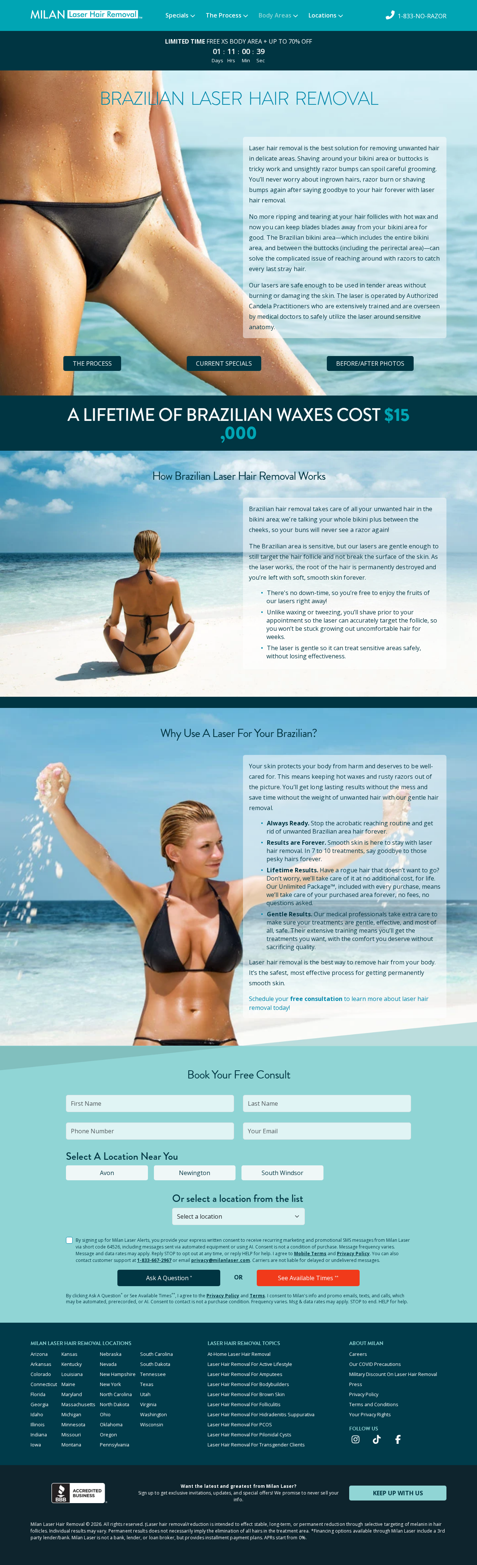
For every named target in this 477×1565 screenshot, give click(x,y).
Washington (153, 1414)
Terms (257, 1295)
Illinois (38, 1424)
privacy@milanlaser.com (220, 1260)
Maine (68, 1384)
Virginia (148, 1404)
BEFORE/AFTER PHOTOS (370, 363)
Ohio (105, 1414)
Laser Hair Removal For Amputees (245, 1374)
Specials (177, 15)
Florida (38, 1394)
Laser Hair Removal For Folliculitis (244, 1404)
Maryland (71, 1394)
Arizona (39, 1354)
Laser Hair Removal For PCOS (240, 1424)
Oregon (108, 1434)
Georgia (39, 1404)
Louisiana (72, 1374)
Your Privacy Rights (370, 1414)
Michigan (71, 1414)
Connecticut (44, 1384)
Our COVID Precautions (375, 1364)
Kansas (69, 1354)
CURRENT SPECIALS (224, 363)
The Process (223, 15)
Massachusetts (78, 1404)
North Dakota (114, 1404)
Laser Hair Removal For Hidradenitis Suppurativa (261, 1414)
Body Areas (275, 15)
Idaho (37, 1414)
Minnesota (73, 1424)
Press (355, 1384)
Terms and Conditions (373, 1404)
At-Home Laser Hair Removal (239, 1354)
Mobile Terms (310, 1253)
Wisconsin (151, 1424)
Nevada (108, 1364)
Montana (71, 1444)
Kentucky (71, 1364)
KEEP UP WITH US (398, 1493)
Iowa (36, 1444)
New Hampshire (118, 1374)
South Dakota (155, 1364)
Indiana (39, 1434)
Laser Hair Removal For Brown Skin (246, 1394)
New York (110, 1384)
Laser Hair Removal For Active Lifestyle (250, 1364)
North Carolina (116, 1394)
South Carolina (156, 1354)
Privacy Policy (353, 1253)
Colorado (41, 1374)
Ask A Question (169, 1278)
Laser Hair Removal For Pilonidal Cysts (249, 1434)
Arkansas (41, 1364)
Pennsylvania (114, 1444)
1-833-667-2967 (154, 1260)
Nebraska (110, 1354)
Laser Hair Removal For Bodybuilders (248, 1384)
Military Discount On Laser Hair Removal (393, 1374)
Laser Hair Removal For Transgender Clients (256, 1444)
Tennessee (153, 1374)
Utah (145, 1394)
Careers (358, 1354)
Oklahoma (111, 1424)
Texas (147, 1384)
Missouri (71, 1434)
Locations (323, 15)
